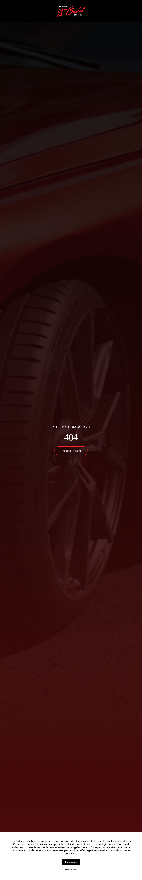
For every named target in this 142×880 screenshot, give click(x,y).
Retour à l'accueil (71, 450)
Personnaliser (71, 869)
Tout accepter (71, 862)
